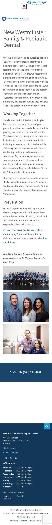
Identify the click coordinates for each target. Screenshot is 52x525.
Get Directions (10, 448)
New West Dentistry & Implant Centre (15, 19)
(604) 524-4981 (12, 452)
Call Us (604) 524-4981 (27, 372)
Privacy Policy (35, 520)
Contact (23, 520)
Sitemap (14, 520)
